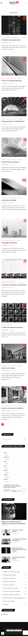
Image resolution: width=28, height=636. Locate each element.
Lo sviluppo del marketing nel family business (19, 539)
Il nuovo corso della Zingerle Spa (11, 80)
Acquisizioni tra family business (17, 530)
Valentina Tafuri (5, 330)
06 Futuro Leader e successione (15, 588)
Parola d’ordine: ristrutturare (10, 162)
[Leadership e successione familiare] (5, 559)
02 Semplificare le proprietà (15, 575)
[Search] (26, 3)
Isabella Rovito (5, 42)
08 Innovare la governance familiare (15, 594)
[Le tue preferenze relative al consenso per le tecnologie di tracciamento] (2, 633)
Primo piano (15, 604)
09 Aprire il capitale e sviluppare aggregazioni (15, 598)
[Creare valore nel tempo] (14, 186)
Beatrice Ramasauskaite (7, 410)
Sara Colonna (5, 202)
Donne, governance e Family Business (13, 121)
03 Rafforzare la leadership (15, 578)
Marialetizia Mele (6, 164)
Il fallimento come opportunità (10, 40)
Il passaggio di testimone (9, 243)
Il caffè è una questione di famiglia (12, 327)
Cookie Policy (18, 630)
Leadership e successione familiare (18, 558)
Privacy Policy (10, 630)
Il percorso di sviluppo (8, 368)
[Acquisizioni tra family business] (5, 532)
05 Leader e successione (15, 585)
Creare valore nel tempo (8, 200)
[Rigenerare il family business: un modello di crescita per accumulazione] (14, 511)
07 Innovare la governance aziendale (15, 591)
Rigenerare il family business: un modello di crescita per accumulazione (13, 522)
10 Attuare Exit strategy (15, 601)
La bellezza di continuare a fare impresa (13, 285)
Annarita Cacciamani (6, 370)
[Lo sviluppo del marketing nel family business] (5, 541)
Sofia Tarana (5, 124)
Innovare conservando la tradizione (12, 408)
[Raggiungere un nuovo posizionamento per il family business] (5, 550)
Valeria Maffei (5, 83)
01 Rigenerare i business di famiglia (15, 571)
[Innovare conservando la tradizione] (14, 394)
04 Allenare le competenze (15, 581)
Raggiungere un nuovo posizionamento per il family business (19, 549)
